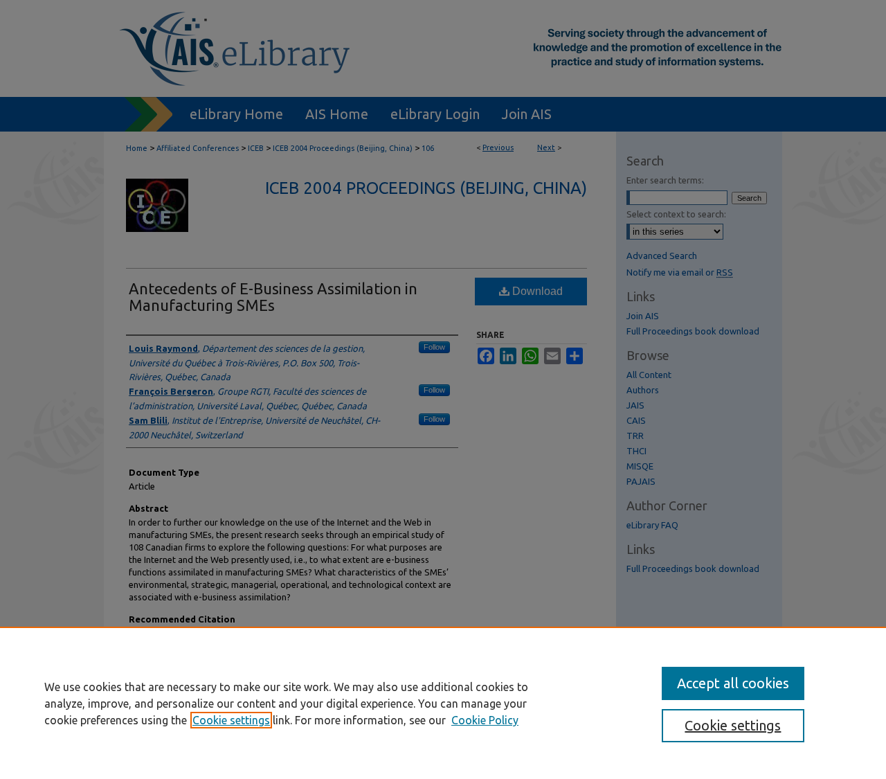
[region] (443, 703)
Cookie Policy (484, 720)
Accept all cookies (733, 683)
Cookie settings (231, 720)
